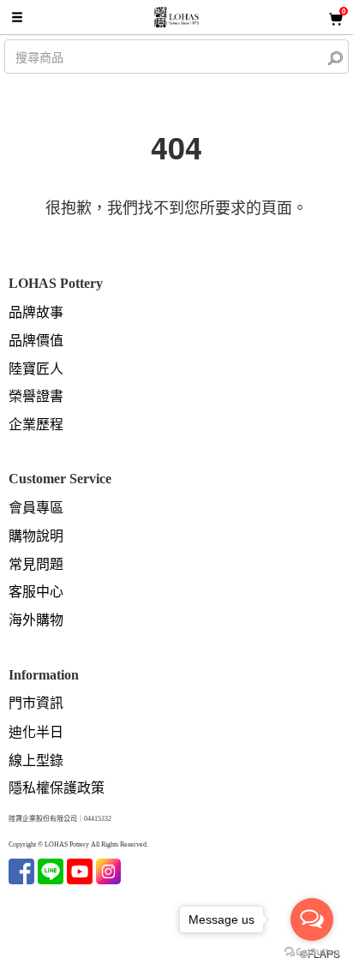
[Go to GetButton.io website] (311, 952)
